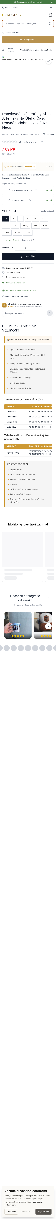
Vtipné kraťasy (10, 50)
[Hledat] (50, 24)
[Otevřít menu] (51, 8)
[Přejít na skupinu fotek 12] (28, 648)
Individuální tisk (12, 32)
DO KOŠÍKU (30, 256)
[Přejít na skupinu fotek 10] (14, 648)
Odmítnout (11, 1211)
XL (35, 218)
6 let (35, 225)
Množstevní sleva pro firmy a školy (21, 290)
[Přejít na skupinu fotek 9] (7, 648)
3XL (6, 225)
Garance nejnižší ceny (15, 283)
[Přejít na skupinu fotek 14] (42, 648)
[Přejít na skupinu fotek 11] (21, 648)
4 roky (25, 225)
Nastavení (25, 1211)
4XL (15, 225)
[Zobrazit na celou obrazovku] (49, 61)
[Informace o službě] (36, 190)
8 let (45, 225)
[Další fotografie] (48, 626)
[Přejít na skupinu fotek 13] (35, 648)
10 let (6, 232)
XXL (44, 218)
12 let (17, 232)
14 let (27, 232)
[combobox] (28, 23)
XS (5, 218)
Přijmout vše (43, 1211)
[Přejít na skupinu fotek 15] (49, 648)
